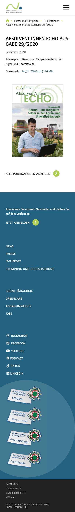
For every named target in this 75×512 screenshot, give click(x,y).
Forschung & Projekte (26, 21)
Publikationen (51, 21)
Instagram (18, 336)
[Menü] (64, 7)
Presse (11, 254)
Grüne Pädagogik (19, 291)
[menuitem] (64, 7)
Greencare (14, 299)
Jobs (9, 314)
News (10, 246)
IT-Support (13, 261)
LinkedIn (17, 374)
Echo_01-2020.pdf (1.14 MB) (36, 71)
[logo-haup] (20, 7)
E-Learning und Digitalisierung (30, 269)
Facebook (18, 343)
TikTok (15, 366)
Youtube (17, 351)
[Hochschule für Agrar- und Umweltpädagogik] (7, 21)
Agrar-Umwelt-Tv (18, 306)
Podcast (16, 358)
